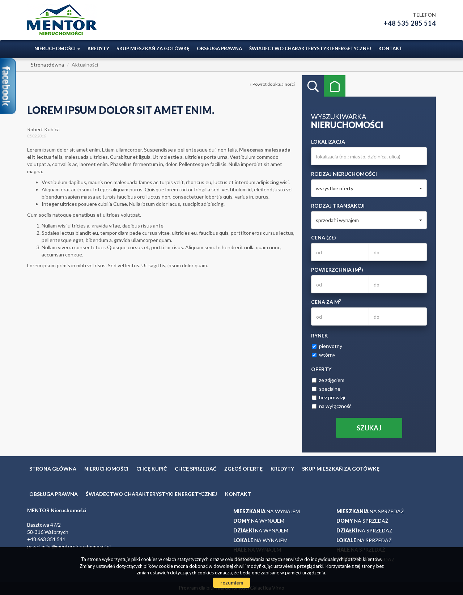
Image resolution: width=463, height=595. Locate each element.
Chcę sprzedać (195, 469)
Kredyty (98, 48)
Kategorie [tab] (334, 86)
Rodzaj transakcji (338, 206)
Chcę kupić (151, 469)
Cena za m (326, 301)
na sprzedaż (370, 511)
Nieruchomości (106, 469)
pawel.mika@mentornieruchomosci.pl (69, 546)
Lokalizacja (328, 142)
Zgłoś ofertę (243, 469)
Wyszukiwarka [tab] (313, 86)
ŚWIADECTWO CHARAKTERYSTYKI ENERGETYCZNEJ (310, 48)
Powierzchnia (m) (337, 269)
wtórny (327, 355)
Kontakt (390, 48)
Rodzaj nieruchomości (344, 174)
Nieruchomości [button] (55, 48)
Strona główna (52, 469)
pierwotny (330, 346)
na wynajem (266, 511)
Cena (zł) (323, 237)
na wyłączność (335, 406)
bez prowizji (332, 397)
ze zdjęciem (331, 380)
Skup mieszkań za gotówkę (153, 48)
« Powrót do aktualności (272, 84)
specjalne (329, 389)
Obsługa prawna (219, 48)
